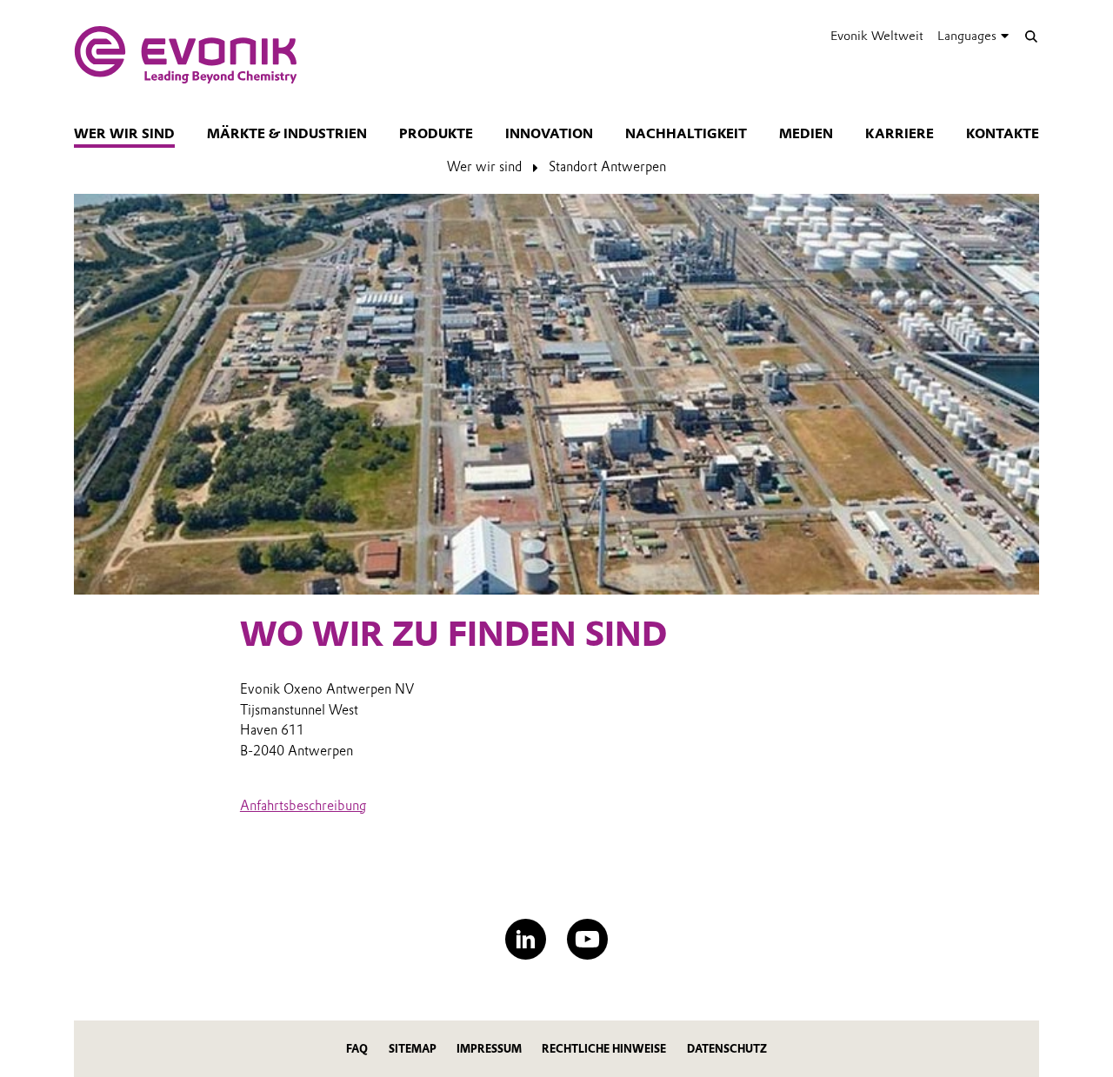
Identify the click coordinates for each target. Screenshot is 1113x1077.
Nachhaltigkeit (686, 134)
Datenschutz (727, 1048)
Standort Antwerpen (607, 167)
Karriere (899, 134)
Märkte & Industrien (287, 134)
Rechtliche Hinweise (604, 1048)
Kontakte (1002, 134)
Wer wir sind (124, 134)
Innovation (549, 134)
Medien (806, 134)
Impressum (489, 1048)
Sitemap (413, 1048)
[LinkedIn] (525, 939)
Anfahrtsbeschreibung (303, 806)
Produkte (436, 134)
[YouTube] (587, 939)
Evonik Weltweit (876, 35)
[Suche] (1031, 36)
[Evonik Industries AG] (185, 54)
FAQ (357, 1048)
